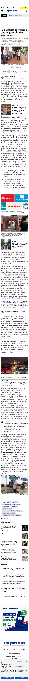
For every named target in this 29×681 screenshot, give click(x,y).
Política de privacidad (22, 661)
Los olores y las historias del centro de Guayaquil (19, 243)
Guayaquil (18, 515)
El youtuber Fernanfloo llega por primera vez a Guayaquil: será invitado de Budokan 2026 (9, 543)
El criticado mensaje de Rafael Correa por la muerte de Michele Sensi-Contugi (13, 582)
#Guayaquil (11, 305)
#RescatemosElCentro (7, 301)
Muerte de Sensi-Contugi (15, 15)
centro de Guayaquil (8, 515)
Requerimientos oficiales (14, 656)
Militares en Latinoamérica (8, 534)
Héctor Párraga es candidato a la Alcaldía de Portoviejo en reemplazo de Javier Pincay (9, 558)
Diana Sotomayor (10, 76)
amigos (9, 502)
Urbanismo (14, 506)
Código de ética (14, 654)
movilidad (15, 502)
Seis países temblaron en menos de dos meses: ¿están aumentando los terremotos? (14, 597)
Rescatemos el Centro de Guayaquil (12, 511)
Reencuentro (16, 504)
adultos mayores (7, 509)
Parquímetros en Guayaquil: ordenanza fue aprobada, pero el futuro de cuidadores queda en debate (15, 589)
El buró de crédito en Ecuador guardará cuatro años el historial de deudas (8, 550)
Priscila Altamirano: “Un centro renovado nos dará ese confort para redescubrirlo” (19, 109)
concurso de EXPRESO (9, 513)
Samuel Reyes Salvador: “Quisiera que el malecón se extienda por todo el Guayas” (14, 383)
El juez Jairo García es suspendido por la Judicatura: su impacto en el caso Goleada (13, 575)
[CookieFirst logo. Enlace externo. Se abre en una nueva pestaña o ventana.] (1, 663)
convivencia (5, 506)
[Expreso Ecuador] (14, 645)
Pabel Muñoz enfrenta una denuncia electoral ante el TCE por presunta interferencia (8, 528)
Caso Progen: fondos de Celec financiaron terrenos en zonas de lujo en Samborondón (13, 569)
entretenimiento (6, 504)
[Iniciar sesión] (26, 11)
